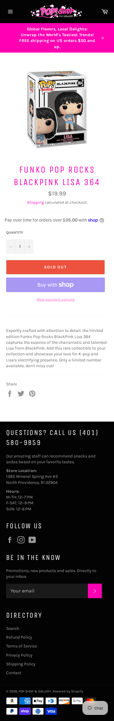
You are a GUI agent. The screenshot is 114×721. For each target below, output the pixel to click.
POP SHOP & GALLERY (35, 691)
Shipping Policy (21, 664)
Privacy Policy (19, 655)
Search (12, 628)
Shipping (35, 202)
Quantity (14, 232)
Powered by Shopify (68, 691)
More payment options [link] (55, 299)
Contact (13, 672)
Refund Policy (19, 637)
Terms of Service (21, 646)
